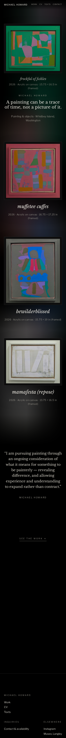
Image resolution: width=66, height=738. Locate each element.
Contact (57, 4)
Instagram (50, 728)
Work (34, 4)
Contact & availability (16, 728)
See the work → (33, 538)
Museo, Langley (53, 733)
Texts (47, 4)
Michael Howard (15, 4)
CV (40, 4)
